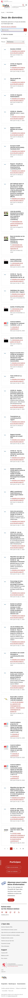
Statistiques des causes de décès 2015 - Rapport (17, 291)
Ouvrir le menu (26, 4)
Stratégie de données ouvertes (7, 937)
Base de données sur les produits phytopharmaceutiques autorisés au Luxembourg (17, 239)
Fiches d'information (5, 946)
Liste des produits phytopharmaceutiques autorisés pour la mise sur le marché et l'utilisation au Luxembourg (17, 215)
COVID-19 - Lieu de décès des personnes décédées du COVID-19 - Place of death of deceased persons (17, 538)
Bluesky (2, 912)
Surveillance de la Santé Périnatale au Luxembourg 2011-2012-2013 (17, 655)
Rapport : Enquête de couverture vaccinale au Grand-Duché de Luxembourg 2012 (17, 166)
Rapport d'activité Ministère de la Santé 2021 (16, 129)
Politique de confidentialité (21, 988)
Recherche (25, 29)
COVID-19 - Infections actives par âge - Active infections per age (17, 812)
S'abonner (11, 900)
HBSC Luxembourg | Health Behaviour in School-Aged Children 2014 (16, 494)
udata (2, 969)
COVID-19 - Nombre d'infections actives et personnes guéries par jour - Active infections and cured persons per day (17, 397)
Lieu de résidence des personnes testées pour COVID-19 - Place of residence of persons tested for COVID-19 (17, 633)
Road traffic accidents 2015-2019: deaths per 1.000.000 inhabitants (16, 698)
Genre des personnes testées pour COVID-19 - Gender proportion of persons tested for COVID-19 (17, 678)
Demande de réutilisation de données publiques (10, 935)
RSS (18, 912)
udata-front (3, 971)
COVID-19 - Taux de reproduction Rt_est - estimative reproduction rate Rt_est (17, 453)
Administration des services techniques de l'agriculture (16, 223)
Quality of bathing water (17, 307)
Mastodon (10, 912)
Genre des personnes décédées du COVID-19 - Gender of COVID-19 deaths (17, 515)
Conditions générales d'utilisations (8, 988)
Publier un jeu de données (12, 867)
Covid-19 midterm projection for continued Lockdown (17, 323)
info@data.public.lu (5, 914)
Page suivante (20, 848)
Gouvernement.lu (21, 983)
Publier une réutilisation (12, 871)
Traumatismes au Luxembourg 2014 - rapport (15, 418)
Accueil (2, 12)
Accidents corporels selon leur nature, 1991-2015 (17, 830)
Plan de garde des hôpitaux (15, 79)
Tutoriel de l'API (4, 952)
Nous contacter (4, 958)
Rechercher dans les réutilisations (8, 26)
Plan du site (10, 990)
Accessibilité (4, 990)
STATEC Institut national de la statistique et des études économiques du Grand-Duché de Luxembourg (17, 837)
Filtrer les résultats (8, 34)
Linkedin (6, 912)
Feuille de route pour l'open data (7, 940)
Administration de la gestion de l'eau (16, 264)
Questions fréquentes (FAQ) (6, 926)
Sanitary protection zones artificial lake (15, 260)
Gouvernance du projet (5, 943)
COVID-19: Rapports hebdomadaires (16, 95)
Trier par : (3, 41)
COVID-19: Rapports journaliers (16, 64)
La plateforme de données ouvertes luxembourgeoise (18, 7)
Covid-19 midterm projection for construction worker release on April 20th (16, 748)
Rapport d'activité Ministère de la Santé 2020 (16, 436)
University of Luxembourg (14, 328)
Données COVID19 (15, 49)
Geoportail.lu (4, 983)
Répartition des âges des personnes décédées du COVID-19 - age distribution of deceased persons (17, 562)
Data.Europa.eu (12, 983)
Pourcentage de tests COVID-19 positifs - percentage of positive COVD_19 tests (17, 586)
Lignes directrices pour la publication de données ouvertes (12, 932)
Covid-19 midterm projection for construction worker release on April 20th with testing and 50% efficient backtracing (16, 769)
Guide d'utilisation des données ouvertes (9, 929)
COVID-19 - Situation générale (17, 113)
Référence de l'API (5, 955)
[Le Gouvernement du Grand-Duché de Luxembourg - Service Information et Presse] (12, 964)
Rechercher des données (23, 4)
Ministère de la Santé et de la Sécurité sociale (17, 52)
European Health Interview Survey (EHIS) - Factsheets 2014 (17, 147)
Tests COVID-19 (16, 376)
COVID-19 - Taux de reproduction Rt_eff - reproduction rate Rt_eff (17, 275)
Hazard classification (16, 338)
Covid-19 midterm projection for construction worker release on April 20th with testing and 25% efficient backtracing (16, 727)
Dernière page (23, 848)
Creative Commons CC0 (12, 995)
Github (14, 912)
